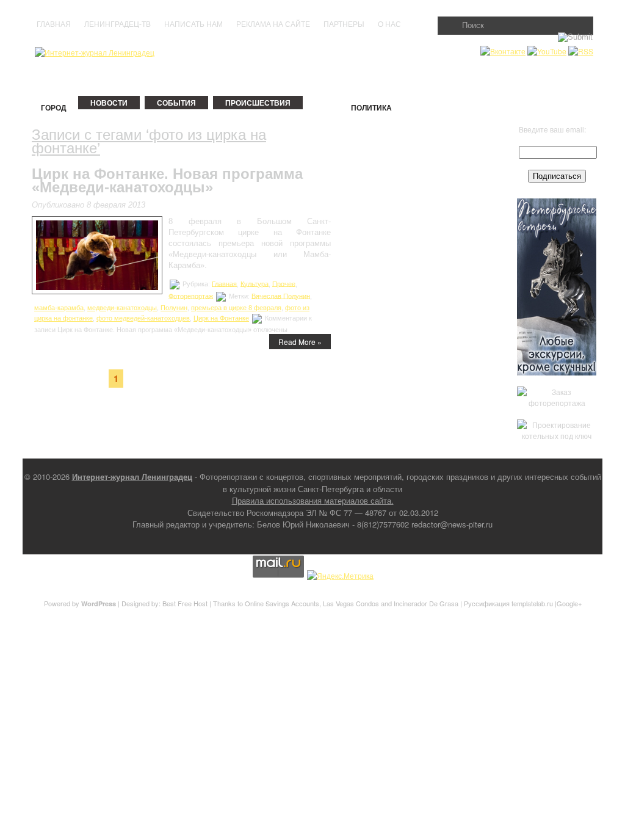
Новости (109, 102)
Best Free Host (185, 603)
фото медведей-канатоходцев (143, 318)
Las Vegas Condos (351, 603)
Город (54, 107)
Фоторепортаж (190, 295)
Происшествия (258, 102)
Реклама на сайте (273, 24)
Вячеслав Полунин (280, 295)
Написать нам (193, 24)
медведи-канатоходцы (122, 307)
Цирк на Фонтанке (221, 318)
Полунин (174, 307)
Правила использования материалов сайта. (313, 500)
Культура (254, 283)
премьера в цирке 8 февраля (236, 307)
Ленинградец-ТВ (117, 24)
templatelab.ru (532, 603)
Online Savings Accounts (282, 603)
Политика (371, 107)
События (176, 102)
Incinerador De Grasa (426, 603)
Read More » (300, 341)
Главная (54, 24)
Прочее (283, 283)
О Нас (389, 24)
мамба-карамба (59, 307)
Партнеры (343, 24)
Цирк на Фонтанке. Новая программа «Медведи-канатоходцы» (167, 180)
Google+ (569, 603)
